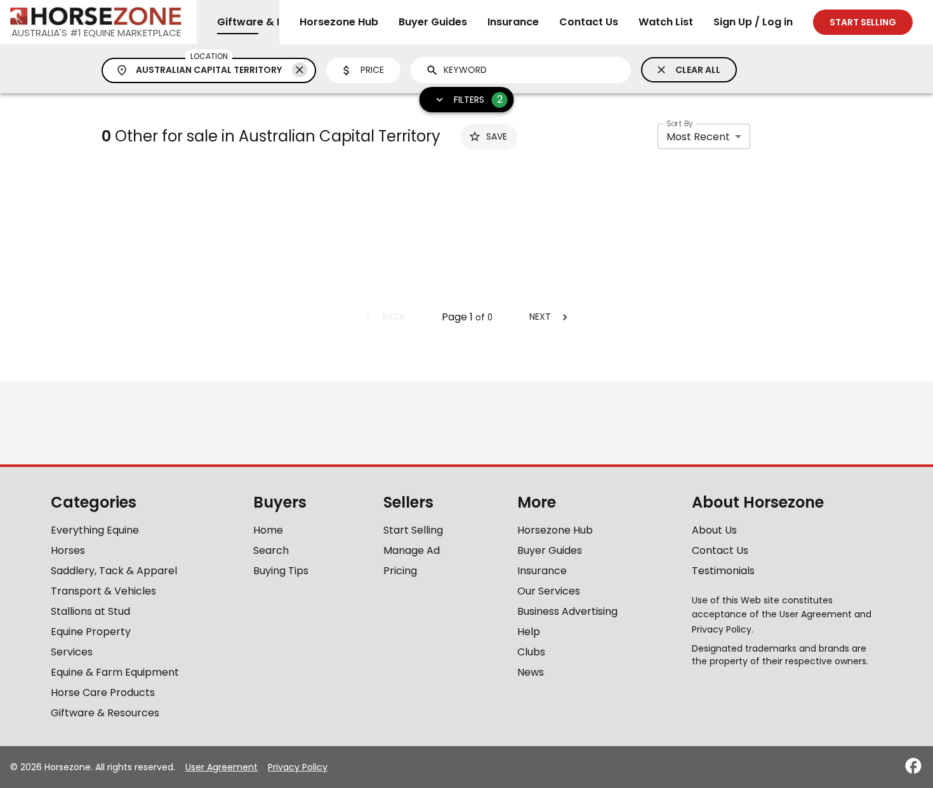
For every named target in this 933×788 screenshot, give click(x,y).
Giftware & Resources (105, 713)
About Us (714, 530)
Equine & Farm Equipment (115, 672)
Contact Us (588, 22)
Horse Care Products (103, 692)
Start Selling (413, 530)
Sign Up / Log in (753, 22)
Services (72, 652)
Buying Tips (280, 570)
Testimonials (723, 570)
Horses (68, 550)
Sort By (679, 123)
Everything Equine (95, 530)
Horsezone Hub (339, 22)
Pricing (400, 570)
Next (540, 316)
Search (271, 550)
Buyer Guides (433, 22)
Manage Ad (411, 550)
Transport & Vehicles (103, 591)
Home (268, 530)
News (530, 672)
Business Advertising (567, 611)
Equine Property (91, 631)
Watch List (666, 22)
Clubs (531, 652)
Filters (478, 99)
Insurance (513, 22)
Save (496, 136)
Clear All (697, 69)
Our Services (548, 591)
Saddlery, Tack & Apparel (114, 570)
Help (528, 631)
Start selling (863, 22)
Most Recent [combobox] (698, 136)
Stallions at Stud (90, 611)
